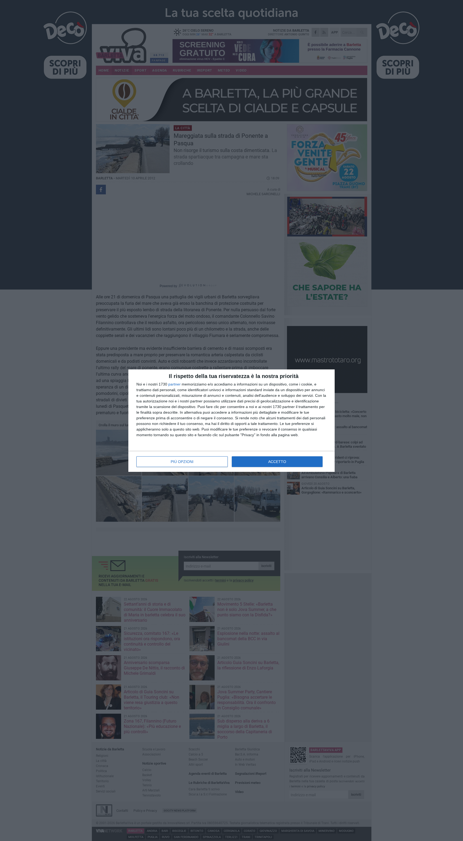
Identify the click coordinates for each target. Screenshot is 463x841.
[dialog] (231, 420)
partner (174, 384)
